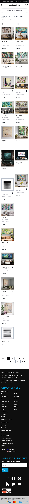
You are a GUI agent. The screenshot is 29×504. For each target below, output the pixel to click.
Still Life (3, 417)
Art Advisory (4, 375)
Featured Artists (5, 433)
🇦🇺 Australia (10, 449)
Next (23, 362)
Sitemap (22, 380)
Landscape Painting (6, 401)
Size (14, 24)
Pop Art (3, 409)
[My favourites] (25, 5)
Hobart (16, 409)
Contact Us (16, 380)
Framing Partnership (6, 380)
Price (7, 24)
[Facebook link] (14, 480)
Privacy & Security (12, 500)
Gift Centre (12, 375)
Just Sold (3, 427)
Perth (15, 404)
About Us (3, 372)
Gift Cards (19, 375)
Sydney (16, 391)
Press (12, 372)
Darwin (16, 406)
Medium (21, 24)
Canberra (16, 401)
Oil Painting (4, 406)
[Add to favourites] (12, 41)
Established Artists (6, 430)
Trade (17, 372)
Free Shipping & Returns (7, 377)
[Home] (14, 5)
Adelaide (16, 396)
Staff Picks (3, 425)
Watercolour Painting (6, 419)
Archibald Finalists (6, 438)
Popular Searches (5, 382)
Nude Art (3, 404)
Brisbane (16, 399)
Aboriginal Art (4, 391)
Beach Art (3, 399)
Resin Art (3, 414)
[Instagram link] (9, 480)
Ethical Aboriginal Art (6, 440)
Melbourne (17, 394)
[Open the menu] (1, 5)
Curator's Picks (5, 422)
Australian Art (4, 396)
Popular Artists (5, 435)
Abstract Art (4, 394)
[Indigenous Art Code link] (14, 491)
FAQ (16, 377)
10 (18, 362)
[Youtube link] (20, 486)
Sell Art (3, 445)
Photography (4, 411)
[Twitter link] (14, 486)
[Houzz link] (9, 486)
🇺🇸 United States (11, 451)
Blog (9, 372)
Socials (13, 382)
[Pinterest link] (20, 480)
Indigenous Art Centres (7, 443)
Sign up (5, 470)
